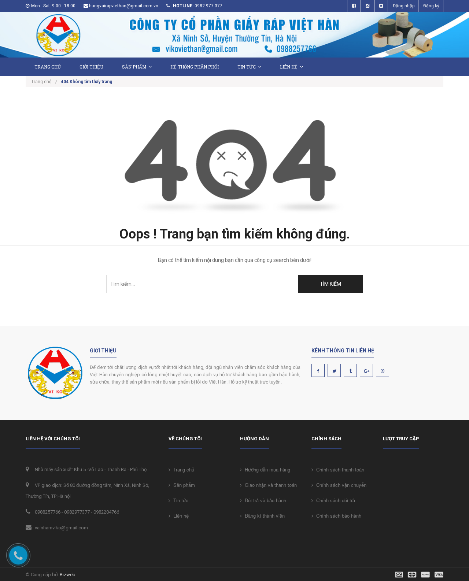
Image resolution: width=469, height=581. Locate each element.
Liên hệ (289, 67)
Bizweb (67, 574)
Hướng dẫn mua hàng (266, 469)
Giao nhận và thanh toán (269, 484)
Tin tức (246, 67)
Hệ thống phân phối (194, 67)
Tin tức (179, 500)
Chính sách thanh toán (338, 469)
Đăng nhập (403, 5)
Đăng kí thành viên (263, 515)
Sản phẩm (134, 67)
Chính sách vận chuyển (339, 484)
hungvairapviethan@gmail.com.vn (123, 5)
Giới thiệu (91, 67)
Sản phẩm (182, 484)
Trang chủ (182, 469)
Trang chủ (47, 67)
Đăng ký (431, 5)
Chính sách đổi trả (334, 500)
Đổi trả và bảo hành (264, 500)
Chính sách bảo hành (337, 515)
